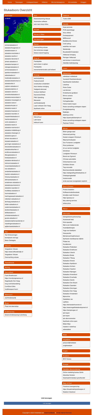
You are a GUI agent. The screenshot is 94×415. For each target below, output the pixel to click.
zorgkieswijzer (67, 345)
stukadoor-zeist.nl (10, 103)
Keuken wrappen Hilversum (72, 137)
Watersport (8, 294)
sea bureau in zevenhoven (71, 60)
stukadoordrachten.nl (12, 149)
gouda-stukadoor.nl (11, 218)
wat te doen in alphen (41, 64)
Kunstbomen (67, 244)
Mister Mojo (66, 324)
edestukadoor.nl (10, 75)
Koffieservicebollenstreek (71, 192)
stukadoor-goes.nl (10, 136)
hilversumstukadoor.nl (12, 177)
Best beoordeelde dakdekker (72, 170)
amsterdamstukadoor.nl (12, 171)
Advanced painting (69, 134)
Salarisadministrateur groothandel (74, 378)
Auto (35, 15)
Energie (65, 364)
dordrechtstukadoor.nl (12, 210)
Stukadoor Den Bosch (70, 283)
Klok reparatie (67, 222)
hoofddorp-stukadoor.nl (12, 191)
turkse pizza (67, 203)
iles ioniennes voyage (41, 50)
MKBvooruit (67, 38)
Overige (36, 75)
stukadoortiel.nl (10, 83)
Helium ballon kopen (69, 104)
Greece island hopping (41, 53)
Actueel (36, 29)
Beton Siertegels (10, 240)
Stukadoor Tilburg (69, 258)
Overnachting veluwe (12, 257)
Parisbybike (38, 61)
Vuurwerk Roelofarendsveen (72, 79)
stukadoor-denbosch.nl (12, 160)
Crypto (65, 351)
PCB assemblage (68, 30)
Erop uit (36, 58)
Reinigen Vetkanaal (69, 57)
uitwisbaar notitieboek (70, 76)
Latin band (37, 120)
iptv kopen (66, 313)
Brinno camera (68, 96)
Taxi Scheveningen (11, 235)
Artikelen (45, 2)
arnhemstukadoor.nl (11, 70)
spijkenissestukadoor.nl (12, 226)
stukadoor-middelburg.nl (13, 130)
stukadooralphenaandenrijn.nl (14, 221)
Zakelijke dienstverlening (71, 369)
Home (10, 2)
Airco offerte (67, 33)
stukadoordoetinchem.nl (12, 81)
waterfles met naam (69, 46)
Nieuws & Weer (39, 34)
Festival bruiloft (39, 81)
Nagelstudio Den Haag (12, 281)
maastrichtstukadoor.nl (12, 116)
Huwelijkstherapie (69, 228)
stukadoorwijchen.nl (11, 89)
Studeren (66, 356)
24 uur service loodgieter (71, 148)
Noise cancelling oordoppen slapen (74, 106)
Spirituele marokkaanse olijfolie (73, 239)
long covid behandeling (12, 284)
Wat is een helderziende (71, 225)
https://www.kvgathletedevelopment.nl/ (75, 307)
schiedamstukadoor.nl (12, 215)
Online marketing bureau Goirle (73, 372)
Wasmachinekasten (69, 140)
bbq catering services (70, 200)
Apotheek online (39, 108)
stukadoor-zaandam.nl (12, 188)
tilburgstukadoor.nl (11, 155)
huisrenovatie (67, 178)
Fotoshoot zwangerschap (71, 386)
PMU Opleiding (39, 97)
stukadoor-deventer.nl (12, 59)
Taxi (6, 231)
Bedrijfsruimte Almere (70, 41)
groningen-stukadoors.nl (13, 144)
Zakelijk (65, 24)
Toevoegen (19, 2)
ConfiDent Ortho (10, 286)
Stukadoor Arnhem (69, 266)
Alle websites (72, 2)
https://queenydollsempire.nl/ (72, 117)
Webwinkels (67, 73)
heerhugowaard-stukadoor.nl (14, 196)
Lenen (65, 68)
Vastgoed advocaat (40, 89)
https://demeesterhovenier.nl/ (72, 305)
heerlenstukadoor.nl (11, 119)
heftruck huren (38, 122)
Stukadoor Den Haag (70, 291)
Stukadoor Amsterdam (70, 294)
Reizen (36, 44)
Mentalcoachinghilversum (71, 236)
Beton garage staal (69, 131)
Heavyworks (67, 233)
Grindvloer (66, 151)
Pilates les (66, 241)
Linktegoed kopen (32, 2)
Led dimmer (67, 90)
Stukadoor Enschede (70, 277)
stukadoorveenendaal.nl (13, 97)
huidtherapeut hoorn (11, 289)
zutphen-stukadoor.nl (11, 86)
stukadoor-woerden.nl (12, 114)
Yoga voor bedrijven (69, 230)
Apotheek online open (70, 321)
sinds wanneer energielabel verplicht (75, 181)
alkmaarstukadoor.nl (11, 180)
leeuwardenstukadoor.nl (12, 147)
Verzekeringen (39, 39)
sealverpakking (39, 78)
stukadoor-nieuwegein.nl (13, 100)
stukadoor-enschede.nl (12, 53)
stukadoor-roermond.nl (12, 127)
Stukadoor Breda (68, 255)
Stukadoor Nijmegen (69, 272)
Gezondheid (9, 272)
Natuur (65, 208)
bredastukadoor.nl (11, 158)
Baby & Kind (67, 383)
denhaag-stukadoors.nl (12, 202)
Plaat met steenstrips (11, 306)
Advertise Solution (69, 375)
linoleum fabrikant (39, 92)
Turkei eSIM (67, 19)
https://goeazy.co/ (68, 198)
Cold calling (67, 44)
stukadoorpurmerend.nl (12, 185)
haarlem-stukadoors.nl (12, 174)
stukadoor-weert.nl (11, 125)
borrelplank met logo (11, 238)
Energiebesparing (69, 109)
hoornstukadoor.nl (11, 193)
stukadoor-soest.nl (11, 108)
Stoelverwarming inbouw (42, 19)
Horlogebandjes (68, 101)
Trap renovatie (67, 167)
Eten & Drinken (68, 186)
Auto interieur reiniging (41, 86)
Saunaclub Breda (39, 95)
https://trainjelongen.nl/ (70, 310)
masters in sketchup (69, 327)
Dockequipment (68, 35)
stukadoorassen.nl (11, 50)
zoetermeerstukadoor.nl (12, 207)
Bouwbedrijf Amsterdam (70, 52)
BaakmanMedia (49, 413)
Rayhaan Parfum (68, 123)
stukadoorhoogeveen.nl (12, 48)
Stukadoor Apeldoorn (70, 263)
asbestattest (67, 329)
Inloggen (83, 2)
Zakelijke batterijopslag (70, 63)
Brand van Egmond (69, 156)
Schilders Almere (68, 164)
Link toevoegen (46, 398)
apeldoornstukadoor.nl (12, 72)
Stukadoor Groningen (70, 288)
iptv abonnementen (69, 318)
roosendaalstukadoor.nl (12, 166)
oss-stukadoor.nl (10, 169)
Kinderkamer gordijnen (70, 93)
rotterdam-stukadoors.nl (12, 199)
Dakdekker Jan (68, 299)
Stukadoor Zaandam (69, 285)
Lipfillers (65, 302)
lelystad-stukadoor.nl (11, 141)
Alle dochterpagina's (58, 2)
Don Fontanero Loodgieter (71, 142)
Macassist (37, 100)
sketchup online (68, 115)
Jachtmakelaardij (10, 298)
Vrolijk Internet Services (64, 413)
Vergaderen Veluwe (11, 249)
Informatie (66, 213)
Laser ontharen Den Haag (42, 106)
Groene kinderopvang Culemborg (16, 315)
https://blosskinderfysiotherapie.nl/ (74, 389)
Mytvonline (66, 296)
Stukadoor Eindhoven (70, 250)
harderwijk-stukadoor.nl (12, 78)
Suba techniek (67, 27)
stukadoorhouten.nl (11, 105)
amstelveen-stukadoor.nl (13, 182)
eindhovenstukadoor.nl (12, 152)
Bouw (7, 303)
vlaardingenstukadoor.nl (12, 224)
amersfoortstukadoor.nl (12, 94)
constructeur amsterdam (41, 84)
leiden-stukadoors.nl (11, 204)
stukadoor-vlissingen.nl (12, 133)
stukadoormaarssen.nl (12, 111)
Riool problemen (68, 145)
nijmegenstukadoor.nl (12, 67)
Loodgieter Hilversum (70, 153)
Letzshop (66, 85)
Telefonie (66, 15)
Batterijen (66, 112)
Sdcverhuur (37, 117)
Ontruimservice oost (69, 162)
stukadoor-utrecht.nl (11, 92)
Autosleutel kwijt (68, 219)
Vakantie (8, 245)
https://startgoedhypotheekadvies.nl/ (74, 173)
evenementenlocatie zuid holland (44, 69)
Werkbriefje (66, 49)
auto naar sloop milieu (41, 24)
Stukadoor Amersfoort (70, 274)
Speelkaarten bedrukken (71, 82)
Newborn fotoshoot (69, 392)
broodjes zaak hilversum (71, 195)
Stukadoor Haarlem (69, 269)
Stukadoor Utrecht (69, 252)
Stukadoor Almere (69, 261)
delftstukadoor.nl (10, 213)
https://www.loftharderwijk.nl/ (14, 252)
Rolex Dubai (67, 87)
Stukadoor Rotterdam (70, 247)
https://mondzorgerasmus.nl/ (14, 278)
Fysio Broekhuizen (11, 275)
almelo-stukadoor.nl (11, 61)
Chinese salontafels (69, 159)
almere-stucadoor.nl (11, 138)
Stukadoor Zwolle (68, 280)
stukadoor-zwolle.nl (11, 56)
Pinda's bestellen (68, 189)
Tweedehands (9, 262)
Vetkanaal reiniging (69, 55)
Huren (36, 114)
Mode (65, 335)
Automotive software (40, 21)
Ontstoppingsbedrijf (69, 175)
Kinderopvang (9, 311)
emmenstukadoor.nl (11, 45)
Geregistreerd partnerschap (72, 217)
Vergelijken (66, 339)
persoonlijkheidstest (69, 343)
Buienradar (8, 15)
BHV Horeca (67, 359)
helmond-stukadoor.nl (12, 163)
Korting (7, 267)
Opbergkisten (67, 98)
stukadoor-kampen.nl (11, 64)
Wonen (65, 128)
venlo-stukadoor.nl (11, 122)
